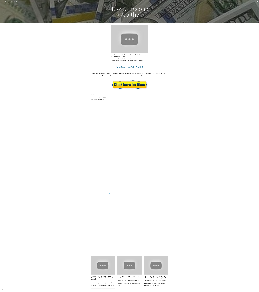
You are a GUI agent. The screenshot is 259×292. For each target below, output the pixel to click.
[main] (129, 11)
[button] (257, 2)
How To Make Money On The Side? (99, 97)
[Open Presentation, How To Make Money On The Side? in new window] (146, 111)
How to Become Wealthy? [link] (247, 2)
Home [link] (236, 2)
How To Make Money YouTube (98, 99)
